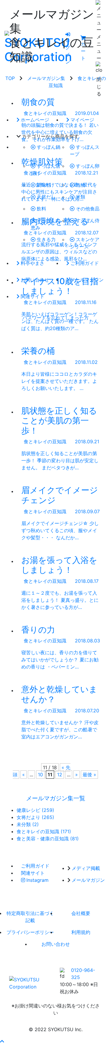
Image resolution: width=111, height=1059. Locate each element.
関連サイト (33, 873)
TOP (10, 78)
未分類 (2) (28, 824)
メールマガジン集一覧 (55, 798)
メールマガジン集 (46, 78)
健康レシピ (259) (35, 810)
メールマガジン (88, 880)
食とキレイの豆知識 (45, 113)
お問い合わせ (55, 944)
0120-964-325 (83, 973)
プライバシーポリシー (30, 932)
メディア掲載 (86, 868)
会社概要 (80, 913)
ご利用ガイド (35, 866)
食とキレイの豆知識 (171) (44, 831)
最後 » (89, 775)
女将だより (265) (35, 817)
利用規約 (80, 932)
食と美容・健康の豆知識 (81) (48, 839)
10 (40, 775)
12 (59, 775)
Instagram (37, 880)
